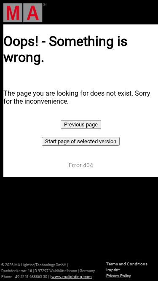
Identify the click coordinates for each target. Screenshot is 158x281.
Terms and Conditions (126, 264)
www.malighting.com (71, 276)
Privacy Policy (118, 275)
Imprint (113, 270)
